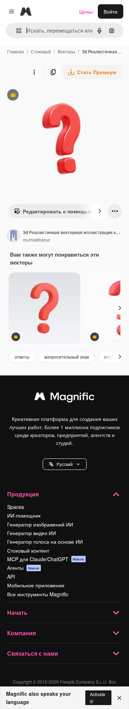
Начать (17, 612)
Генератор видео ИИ (31, 532)
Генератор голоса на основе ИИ (45, 541)
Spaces (15, 506)
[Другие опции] (34, 72)
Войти (111, 11)
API (11, 576)
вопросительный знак (66, 357)
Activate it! (97, 697)
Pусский (65, 464)
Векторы (66, 51)
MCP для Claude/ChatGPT (45, 559)
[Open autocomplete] (16, 30)
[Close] (119, 698)
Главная (15, 51)
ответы (22, 357)
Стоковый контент (28, 550)
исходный (48, 95)
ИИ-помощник (23, 515)
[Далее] (99, 211)
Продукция (23, 494)
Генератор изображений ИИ (40, 524)
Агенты (23, 567)
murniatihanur (36, 240)
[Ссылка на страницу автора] (13, 236)
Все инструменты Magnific (37, 594)
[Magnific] (64, 398)
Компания (21, 633)
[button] (65, 464)
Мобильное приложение (35, 585)
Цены (86, 11)
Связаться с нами (32, 653)
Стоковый (41, 51)
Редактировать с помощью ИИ (57, 213)
